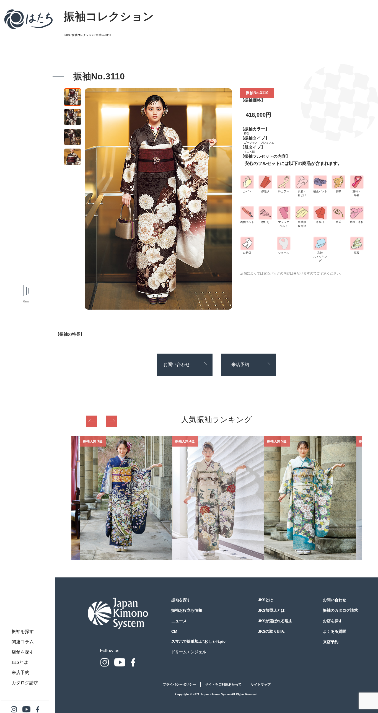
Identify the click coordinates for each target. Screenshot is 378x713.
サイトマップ (261, 684)
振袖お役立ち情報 (186, 610)
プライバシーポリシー (179, 684)
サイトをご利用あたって (223, 684)
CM (174, 631)
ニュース (179, 621)
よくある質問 (334, 631)
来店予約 (20, 672)
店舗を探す (23, 652)
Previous (91, 421)
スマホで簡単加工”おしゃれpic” (199, 641)
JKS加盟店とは (271, 610)
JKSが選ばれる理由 (275, 621)
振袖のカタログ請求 (340, 610)
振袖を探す (23, 631)
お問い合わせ (176, 364)
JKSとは (20, 662)
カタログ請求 (25, 682)
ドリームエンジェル (188, 652)
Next (111, 421)
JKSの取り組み (271, 631)
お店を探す (332, 621)
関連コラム (23, 641)
